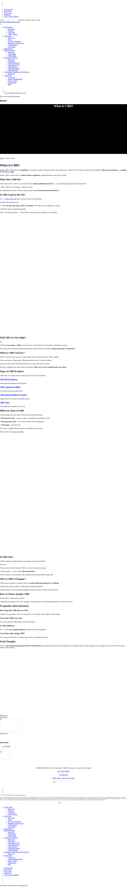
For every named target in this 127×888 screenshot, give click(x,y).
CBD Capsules (12, 814)
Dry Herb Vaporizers (14, 821)
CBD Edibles (12, 836)
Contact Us (11, 857)
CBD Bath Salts (13, 850)
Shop (59, 778)
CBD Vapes (4, 402)
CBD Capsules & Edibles (10, 387)
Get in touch (71, 778)
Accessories (11, 827)
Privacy (24, 795)
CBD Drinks (12, 834)
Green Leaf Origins (18, 432)
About (64, 778)
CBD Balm (11, 841)
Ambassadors (12, 863)
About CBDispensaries (15, 859)
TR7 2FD (88, 768)
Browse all (11, 809)
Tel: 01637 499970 (63, 771)
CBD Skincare (12, 847)
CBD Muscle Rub (13, 845)
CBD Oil (11, 811)
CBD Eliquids (12, 825)
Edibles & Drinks (9, 830)
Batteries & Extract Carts (16, 823)
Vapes (10, 820)
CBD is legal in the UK (12, 199)
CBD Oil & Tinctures (8, 379)
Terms (21, 795)
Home (2, 158)
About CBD (8, 855)
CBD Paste (11, 812)
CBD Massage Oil (14, 843)
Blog (9, 864)
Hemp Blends (8, 829)
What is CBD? (4, 170)
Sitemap (17, 795)
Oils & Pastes (8, 807)
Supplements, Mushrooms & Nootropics (16, 852)
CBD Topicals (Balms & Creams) (13, 395)
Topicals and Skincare (11, 838)
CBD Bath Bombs (14, 848)
